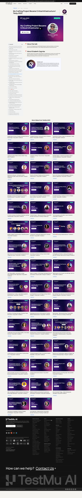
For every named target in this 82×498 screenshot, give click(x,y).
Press (68, 426)
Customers (69, 425)
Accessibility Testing (35, 445)
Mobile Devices (46, 436)
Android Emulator (47, 438)
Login (61, 3)
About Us (68, 422)
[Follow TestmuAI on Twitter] (68, 489)
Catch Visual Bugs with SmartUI (59, 458)
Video (22, 8)
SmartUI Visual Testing (35, 449)
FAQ (56, 433)
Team (68, 445)
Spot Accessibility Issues (60, 459)
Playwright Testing (47, 449)
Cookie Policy (69, 441)
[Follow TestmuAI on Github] (73, 489)
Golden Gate (46, 441)
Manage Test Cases (59, 460)
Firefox (45, 426)
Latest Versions (58, 441)
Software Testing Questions (58, 439)
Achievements (69, 427)
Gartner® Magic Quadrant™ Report (71, 451)
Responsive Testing (35, 446)
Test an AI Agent (58, 449)
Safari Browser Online (47, 429)
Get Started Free (72, 3)
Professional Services (35, 453)
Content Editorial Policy (71, 434)
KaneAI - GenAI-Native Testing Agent (35, 422)
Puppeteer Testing (47, 450)
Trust (68, 442)
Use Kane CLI (58, 452)
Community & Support (70, 430)
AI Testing (34, 434)
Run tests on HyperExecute (58, 455)
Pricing (35, 3)
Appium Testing (58, 420)
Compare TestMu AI (35, 454)
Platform (14, 3)
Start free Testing (10, 426)
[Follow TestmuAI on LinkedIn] (69, 489)
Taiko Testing (46, 451)
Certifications (58, 429)
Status (57, 445)
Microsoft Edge (46, 430)
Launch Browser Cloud (59, 453)
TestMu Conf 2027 (59, 426)
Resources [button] (25, 3)
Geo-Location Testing (35, 443)
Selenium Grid (46, 446)
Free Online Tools (58, 440)
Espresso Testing (58, 421)
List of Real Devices (47, 424)
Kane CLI (33, 423)
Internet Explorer (46, 425)
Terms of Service (70, 438)
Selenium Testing (47, 445)
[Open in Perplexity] (9, 433)
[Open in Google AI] (16, 433)
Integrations (34, 450)
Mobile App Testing (35, 433)
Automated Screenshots (36, 442)
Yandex (45, 433)
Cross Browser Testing (36, 429)
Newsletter (57, 430)
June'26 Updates (70, 453)
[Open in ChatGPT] (6, 433)
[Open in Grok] (14, 433)
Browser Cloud (34, 438)
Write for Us (69, 435)
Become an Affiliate (70, 437)
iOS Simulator (46, 437)
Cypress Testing (46, 447)
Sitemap (57, 444)
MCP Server (34, 427)
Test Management (35, 431)
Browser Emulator (47, 440)
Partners (68, 431)
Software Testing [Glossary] (58, 435)
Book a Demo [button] (66, 3)
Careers (68, 423)
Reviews (68, 429)
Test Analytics (34, 451)
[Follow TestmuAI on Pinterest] (75, 489)
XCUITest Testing (58, 422)
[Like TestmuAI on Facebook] (66, 489)
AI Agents (30, 3)
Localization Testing (35, 447)
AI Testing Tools (58, 443)
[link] (9, 4)
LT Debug (33, 439)
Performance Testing (35, 437)
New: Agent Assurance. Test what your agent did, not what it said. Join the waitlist (40, 1)
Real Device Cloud (35, 430)
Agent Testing (34, 425)
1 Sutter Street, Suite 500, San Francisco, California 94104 (10, 450)
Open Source (69, 433)
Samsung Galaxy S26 (47, 420)
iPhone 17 (45, 421)
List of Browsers (46, 422)
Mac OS (45, 434)
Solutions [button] (19, 3)
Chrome (45, 428)
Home (19, 8)
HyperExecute (34, 435)
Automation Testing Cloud (36, 420)
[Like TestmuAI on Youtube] (71, 489)
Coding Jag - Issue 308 (71, 452)
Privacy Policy (69, 439)
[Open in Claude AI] (11, 433)
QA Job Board (58, 436)
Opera (45, 432)
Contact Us (69, 446)
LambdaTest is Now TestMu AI (70, 421)
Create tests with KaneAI (60, 450)
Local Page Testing (35, 441)
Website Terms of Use (71, 443)
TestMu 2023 (15, 8)
